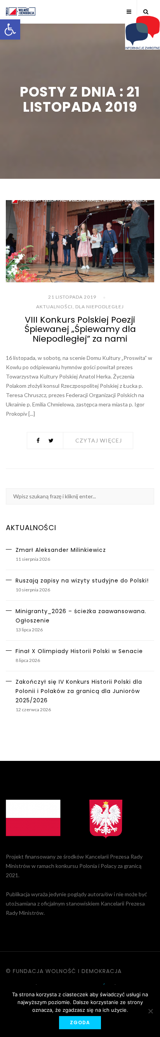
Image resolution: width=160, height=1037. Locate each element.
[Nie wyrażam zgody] (150, 1011)
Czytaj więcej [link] (98, 440)
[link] (10, 29)
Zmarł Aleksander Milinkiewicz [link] (61, 550)
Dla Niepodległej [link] (99, 306)
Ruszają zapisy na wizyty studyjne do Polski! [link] (82, 580)
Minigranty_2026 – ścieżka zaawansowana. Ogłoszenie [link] (81, 615)
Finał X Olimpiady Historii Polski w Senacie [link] (79, 651)
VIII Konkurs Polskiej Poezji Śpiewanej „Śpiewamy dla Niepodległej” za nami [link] (80, 329)
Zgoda (80, 1022)
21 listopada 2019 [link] (72, 297)
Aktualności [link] (54, 306)
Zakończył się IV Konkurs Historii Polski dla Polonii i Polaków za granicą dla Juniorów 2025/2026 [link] (79, 691)
